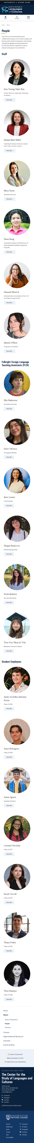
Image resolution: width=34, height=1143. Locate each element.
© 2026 (4, 1105)
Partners (8, 1027)
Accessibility (9, 1137)
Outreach (6, 1041)
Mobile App (9, 1127)
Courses (6, 1032)
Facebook (7, 1095)
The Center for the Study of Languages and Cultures (17, 9)
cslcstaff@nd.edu (7, 1092)
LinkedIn (6, 1102)
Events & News (9, 1045)
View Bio (9, 100)
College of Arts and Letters (12, 1070)
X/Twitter (24, 1127)
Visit (7, 1134)
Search (17, 18)
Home (5, 18)
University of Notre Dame (17, 2)
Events (8, 1132)
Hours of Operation (11, 1020)
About (8, 25)
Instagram (7, 1097)
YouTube (6, 1100)
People (7, 1023)
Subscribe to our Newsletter (16, 1062)
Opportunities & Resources (13, 1036)
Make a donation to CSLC (15, 1058)
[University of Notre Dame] (17, 1117)
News (8, 1129)
